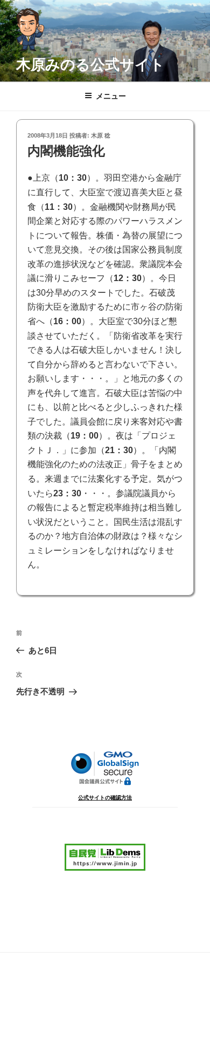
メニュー (111, 96)
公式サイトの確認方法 (105, 798)
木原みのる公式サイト (90, 64)
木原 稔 (100, 135)
